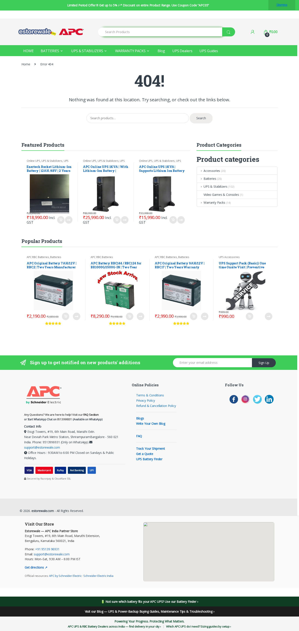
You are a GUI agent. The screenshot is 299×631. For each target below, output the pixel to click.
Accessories (212, 171)
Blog (161, 50)
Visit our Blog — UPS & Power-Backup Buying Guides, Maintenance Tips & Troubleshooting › (149, 611)
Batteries (210, 178)
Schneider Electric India (98, 576)
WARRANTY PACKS (130, 50)
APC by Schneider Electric (65, 576)
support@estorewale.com (42, 447)
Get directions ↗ (36, 567)
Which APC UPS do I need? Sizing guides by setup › (198, 626)
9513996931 (64, 419)
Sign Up (264, 363)
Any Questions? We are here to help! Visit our (61, 415)
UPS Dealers (182, 50)
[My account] (252, 31)
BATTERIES (50, 50)
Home (25, 64)
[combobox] (160, 31)
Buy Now (68, 220)
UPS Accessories (229, 257)
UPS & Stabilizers (51, 161)
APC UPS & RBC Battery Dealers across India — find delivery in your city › (114, 626)
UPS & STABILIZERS (87, 50)
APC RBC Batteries (38, 257)
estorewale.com (42, 511)
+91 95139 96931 (47, 549)
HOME (28, 50)
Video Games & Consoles (221, 195)
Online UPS (33, 161)
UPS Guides (208, 50)
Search (201, 118)
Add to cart (61, 220)
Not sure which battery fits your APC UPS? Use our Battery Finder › (152, 601)
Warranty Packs (214, 202)
